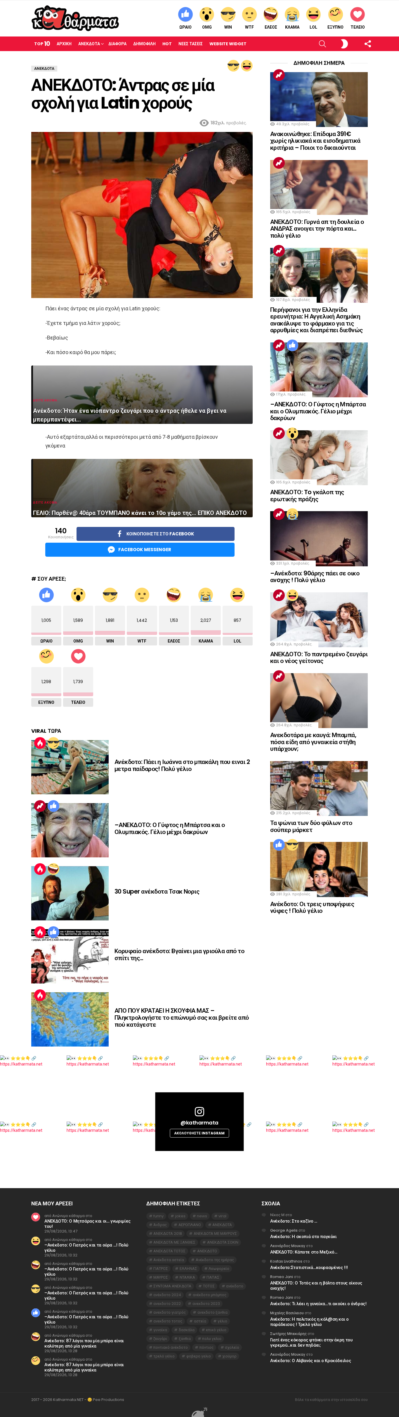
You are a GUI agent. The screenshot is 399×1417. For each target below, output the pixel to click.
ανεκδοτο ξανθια (212, 1312)
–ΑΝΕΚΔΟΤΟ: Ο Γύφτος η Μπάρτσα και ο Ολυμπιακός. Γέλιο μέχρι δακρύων (170, 828)
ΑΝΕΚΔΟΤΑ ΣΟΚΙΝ (222, 1242)
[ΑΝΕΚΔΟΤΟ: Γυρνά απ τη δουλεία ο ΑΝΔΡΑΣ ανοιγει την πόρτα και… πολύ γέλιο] (319, 187)
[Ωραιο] (53, 806)
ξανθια (185, 1338)
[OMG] (292, 433)
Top (42, 43)
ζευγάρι (160, 1338)
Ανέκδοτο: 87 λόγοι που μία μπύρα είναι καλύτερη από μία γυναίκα (84, 1343)
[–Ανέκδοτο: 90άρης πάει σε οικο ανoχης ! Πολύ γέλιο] (319, 538)
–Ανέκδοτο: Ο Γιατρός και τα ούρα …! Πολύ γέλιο (86, 1247)
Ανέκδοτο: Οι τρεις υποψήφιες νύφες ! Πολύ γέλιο (312, 907)
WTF (249, 27)
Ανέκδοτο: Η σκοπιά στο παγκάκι (303, 1236)
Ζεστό (40, 743)
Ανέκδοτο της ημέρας (215, 1260)
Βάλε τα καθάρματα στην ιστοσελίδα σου (331, 1399)
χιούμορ (229, 1356)
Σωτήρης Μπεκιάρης (288, 1333)
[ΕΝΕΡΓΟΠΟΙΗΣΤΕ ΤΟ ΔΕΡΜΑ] (335, 43)
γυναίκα (160, 1330)
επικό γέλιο (216, 1330)
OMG (207, 27)
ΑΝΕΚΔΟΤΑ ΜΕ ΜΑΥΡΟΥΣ (215, 1233)
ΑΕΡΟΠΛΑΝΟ (189, 1225)
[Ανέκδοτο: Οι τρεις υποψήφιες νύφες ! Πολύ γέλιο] (319, 869)
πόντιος (207, 1347)
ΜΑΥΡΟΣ (160, 1277)
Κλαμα (292, 27)
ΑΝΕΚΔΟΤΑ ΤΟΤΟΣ (169, 1251)
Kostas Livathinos (286, 1261)
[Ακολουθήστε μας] (358, 43)
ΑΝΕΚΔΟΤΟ (207, 1251)
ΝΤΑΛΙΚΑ (187, 1277)
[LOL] (247, 66)
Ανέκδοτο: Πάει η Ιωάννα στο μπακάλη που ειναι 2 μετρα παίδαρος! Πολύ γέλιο (182, 765)
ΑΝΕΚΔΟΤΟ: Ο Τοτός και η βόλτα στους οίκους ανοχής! (316, 1285)
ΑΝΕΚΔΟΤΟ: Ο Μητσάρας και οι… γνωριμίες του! (87, 1223)
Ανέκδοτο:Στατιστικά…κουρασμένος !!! (309, 1267)
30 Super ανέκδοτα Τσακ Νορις (157, 891)
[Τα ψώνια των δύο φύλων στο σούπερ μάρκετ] (319, 788)
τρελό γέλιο (164, 1356)
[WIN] (233, 66)
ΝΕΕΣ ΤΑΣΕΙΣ (190, 44)
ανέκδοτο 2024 (167, 1295)
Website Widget (228, 44)
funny (158, 1216)
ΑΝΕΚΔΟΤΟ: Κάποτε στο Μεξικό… (303, 1252)
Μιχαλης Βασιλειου (287, 1313)
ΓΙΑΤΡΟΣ (160, 1268)
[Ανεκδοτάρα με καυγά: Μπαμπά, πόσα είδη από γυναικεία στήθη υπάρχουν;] (319, 700)
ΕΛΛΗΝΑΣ (188, 1268)
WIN (228, 27)
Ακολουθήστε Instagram (199, 1133)
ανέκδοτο (234, 1286)
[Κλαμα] (292, 514)
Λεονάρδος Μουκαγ (287, 1246)
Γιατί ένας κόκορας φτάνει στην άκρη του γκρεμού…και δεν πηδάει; (311, 1342)
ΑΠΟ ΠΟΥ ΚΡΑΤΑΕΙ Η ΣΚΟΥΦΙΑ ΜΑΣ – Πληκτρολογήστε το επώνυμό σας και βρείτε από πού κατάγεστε (182, 1017)
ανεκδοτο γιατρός (169, 1312)
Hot (167, 44)
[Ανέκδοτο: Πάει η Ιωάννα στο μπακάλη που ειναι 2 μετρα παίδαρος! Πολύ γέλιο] (70, 767)
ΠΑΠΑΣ (213, 1277)
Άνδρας (160, 1225)
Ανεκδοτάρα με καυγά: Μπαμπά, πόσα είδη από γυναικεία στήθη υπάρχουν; (313, 742)
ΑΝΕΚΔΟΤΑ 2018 (167, 1233)
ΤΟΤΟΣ (209, 1286)
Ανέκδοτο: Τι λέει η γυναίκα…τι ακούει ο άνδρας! (318, 1304)
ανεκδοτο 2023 (206, 1303)
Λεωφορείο (219, 1268)
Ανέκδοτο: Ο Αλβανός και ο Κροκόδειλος (310, 1360)
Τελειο (358, 27)
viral (222, 1216)
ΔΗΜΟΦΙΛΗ (144, 44)
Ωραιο (185, 27)
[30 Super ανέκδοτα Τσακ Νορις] (70, 893)
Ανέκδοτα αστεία (168, 1260)
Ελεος (271, 27)
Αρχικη (64, 44)
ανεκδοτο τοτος (167, 1321)
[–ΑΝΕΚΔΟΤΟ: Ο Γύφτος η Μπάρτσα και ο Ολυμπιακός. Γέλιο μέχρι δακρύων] (70, 830)
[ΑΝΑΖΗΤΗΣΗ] (313, 44)
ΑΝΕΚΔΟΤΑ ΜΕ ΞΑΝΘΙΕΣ (174, 1242)
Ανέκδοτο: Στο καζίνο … (293, 1221)
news (202, 1216)
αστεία (200, 1321)
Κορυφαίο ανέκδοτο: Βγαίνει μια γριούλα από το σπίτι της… (179, 954)
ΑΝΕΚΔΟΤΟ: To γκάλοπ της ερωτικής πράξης (307, 495)
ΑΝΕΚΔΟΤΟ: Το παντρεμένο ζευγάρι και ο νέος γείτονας (319, 657)
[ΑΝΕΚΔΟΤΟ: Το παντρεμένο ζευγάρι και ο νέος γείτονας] (319, 619)
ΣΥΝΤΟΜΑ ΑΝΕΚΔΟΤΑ (172, 1286)
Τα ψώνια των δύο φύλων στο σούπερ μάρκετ (311, 826)
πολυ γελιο (211, 1338)
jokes (180, 1216)
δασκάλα (187, 1330)
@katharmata (199, 1122)
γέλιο (222, 1321)
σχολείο (232, 1347)
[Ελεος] (53, 869)
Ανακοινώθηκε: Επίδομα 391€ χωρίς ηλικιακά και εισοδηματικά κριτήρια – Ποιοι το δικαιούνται (315, 141)
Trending (40, 806)
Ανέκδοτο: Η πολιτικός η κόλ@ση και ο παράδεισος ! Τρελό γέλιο (309, 1321)
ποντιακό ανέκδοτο (170, 1347)
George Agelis (284, 1230)
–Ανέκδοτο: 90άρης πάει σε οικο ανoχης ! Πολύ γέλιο (314, 576)
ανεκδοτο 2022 (167, 1303)
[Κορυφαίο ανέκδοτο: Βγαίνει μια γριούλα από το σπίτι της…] (70, 956)
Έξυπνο (335, 27)
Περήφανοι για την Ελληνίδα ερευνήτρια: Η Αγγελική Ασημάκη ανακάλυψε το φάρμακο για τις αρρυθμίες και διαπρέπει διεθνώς (316, 320)
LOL (313, 27)
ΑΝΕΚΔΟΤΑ (222, 1225)
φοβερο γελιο (198, 1356)
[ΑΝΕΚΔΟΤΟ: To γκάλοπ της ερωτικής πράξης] (319, 457)
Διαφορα (117, 44)
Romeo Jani (281, 1277)
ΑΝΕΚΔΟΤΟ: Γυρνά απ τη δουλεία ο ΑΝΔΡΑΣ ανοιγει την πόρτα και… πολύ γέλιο (317, 228)
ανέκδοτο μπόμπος (209, 1295)
